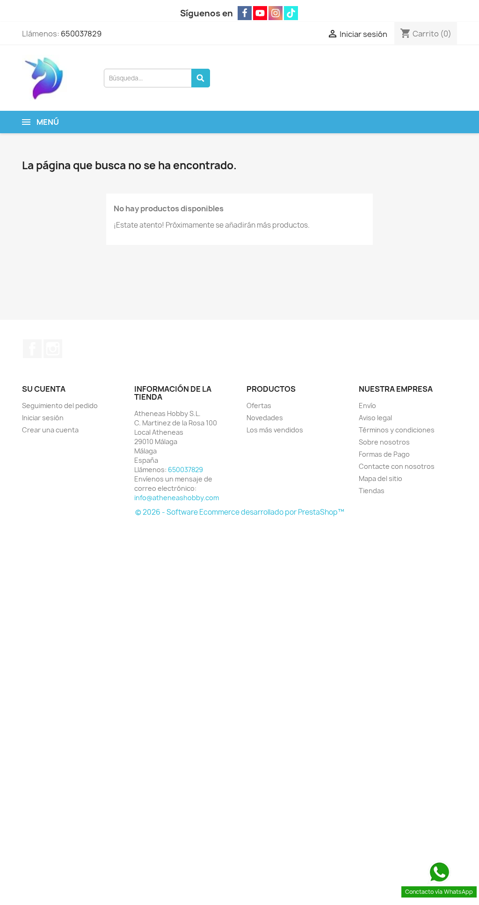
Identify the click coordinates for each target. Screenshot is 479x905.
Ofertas (259, 405)
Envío (367, 405)
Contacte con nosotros (397, 466)
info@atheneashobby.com (176, 497)
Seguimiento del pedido (60, 405)
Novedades (265, 417)
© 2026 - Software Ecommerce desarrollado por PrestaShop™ (239, 512)
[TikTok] (291, 13)
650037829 (81, 34)
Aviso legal (375, 417)
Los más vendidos (275, 429)
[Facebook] (245, 13)
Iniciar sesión (43, 417)
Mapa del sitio (380, 478)
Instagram (53, 348)
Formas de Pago (384, 454)
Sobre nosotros (384, 442)
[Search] (200, 78)
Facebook (32, 348)
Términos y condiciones (397, 429)
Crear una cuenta (50, 429)
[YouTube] (260, 13)
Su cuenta (43, 389)
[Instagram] (276, 13)
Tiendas (372, 490)
